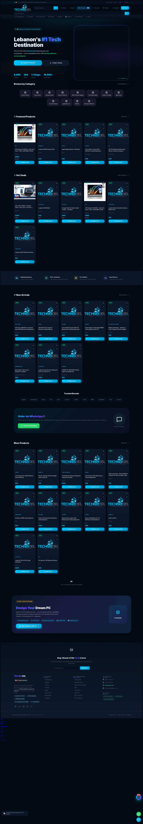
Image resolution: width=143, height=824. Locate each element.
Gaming (52, 16)
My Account (109, 2)
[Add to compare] (33, 128)
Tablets (47, 685)
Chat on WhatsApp (30, 425)
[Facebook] (15, 706)
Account (97, 8)
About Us (76, 692)
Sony (43, 399)
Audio (61, 16)
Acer (84, 399)
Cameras (47, 698)
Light (127, 2)
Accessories (48, 692)
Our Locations (78, 698)
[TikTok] (23, 706)
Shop (64, 8)
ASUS (76, 399)
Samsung (34, 399)
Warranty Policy (78, 682)
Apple (24, 399)
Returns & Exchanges (80, 685)
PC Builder (84, 8)
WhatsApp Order (109, 685)
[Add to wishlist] (33, 124)
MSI (92, 399)
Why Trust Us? (78, 695)
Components (42, 16)
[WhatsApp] (31, 706)
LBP (120, 2)
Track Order (77, 679)
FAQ (75, 687)
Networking (80, 16)
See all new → (123, 295)
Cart (126, 8)
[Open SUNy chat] (138, 797)
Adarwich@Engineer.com (111, 688)
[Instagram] (19, 706)
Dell (58, 399)
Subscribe (85, 668)
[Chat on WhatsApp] (138, 814)
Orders (115, 2)
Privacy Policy (112, 714)
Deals (73, 8)
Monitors (68, 17)
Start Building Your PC (30, 626)
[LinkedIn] (27, 706)
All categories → (122, 84)
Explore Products (29, 63)
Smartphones (21, 16)
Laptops (31, 16)
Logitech (101, 399)
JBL (110, 399)
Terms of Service (121, 714)
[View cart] (138, 819)
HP (51, 399)
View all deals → (122, 175)
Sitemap (129, 714)
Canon (119, 399)
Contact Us (77, 690)
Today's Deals (57, 63)
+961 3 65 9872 (109, 682)
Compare (116, 8)
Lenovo (67, 399)
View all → (124, 116)
